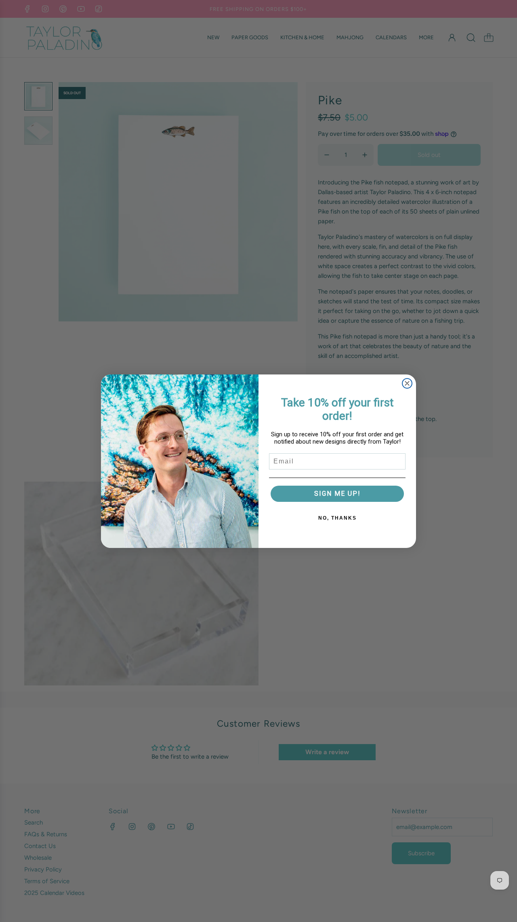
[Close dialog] (407, 383)
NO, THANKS (337, 518)
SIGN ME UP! (337, 493)
